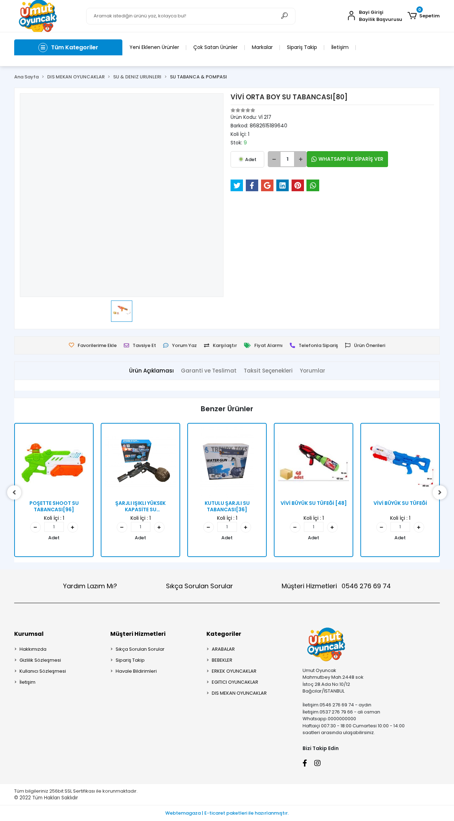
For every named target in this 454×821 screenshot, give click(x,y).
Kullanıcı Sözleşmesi (43, 671)
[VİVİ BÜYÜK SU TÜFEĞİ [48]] (313, 462)
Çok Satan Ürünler (215, 47)
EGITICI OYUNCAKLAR (235, 682)
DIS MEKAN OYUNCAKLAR (239, 693)
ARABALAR (223, 649)
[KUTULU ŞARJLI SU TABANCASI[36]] (227, 462)
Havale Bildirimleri (136, 671)
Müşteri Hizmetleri (336, 586)
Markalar (262, 47)
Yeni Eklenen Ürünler (154, 47)
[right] (439, 492)
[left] (14, 492)
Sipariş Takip (302, 47)
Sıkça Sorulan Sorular (199, 586)
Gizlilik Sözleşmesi (40, 660)
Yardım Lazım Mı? (90, 586)
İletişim (340, 47)
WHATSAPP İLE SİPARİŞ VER (351, 158)
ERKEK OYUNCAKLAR (234, 671)
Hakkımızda (33, 649)
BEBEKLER (222, 660)
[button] (424, 16)
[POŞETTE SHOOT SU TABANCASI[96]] (53, 462)
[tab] (151, 371)
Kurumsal (29, 634)
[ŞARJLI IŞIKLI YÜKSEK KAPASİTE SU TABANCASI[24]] (140, 462)
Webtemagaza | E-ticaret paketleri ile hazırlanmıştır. (227, 813)
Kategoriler (223, 634)
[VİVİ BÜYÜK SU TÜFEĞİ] (400, 462)
